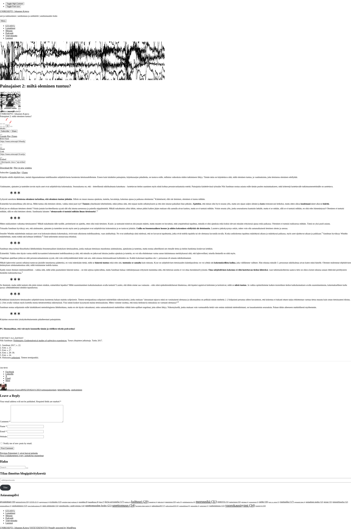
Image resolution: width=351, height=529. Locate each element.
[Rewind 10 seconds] (4, 126)
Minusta (8, 31)
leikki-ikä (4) (161, 502)
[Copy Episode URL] (1, 157)
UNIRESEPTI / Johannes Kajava (14, 11)
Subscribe (5, 131)
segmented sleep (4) (299, 502)
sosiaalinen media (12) (314, 502)
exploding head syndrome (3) (70, 502)
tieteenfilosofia (63, 390)
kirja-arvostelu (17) (114, 502)
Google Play (5, 136)
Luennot (9, 38)
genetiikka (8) (83, 502)
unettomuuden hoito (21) (98, 505)
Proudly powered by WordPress (62, 528)
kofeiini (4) (127, 502)
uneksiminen (76, 390)
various (44, 390)
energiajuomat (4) (44, 502)
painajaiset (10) (235, 502)
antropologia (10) (22, 502)
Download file (6, 168)
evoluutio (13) (55, 502)
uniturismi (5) (204, 506)
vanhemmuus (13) (217, 506)
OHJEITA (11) (223, 502)
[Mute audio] (1, 126)
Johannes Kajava (14, 390)
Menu (3, 21)
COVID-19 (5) (34, 502)
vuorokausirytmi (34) (240, 505)
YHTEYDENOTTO (38, 528)
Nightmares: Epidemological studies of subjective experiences (40, 340)
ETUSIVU (10, 26)
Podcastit (9, 33)
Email (3, 431)
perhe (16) (263, 502)
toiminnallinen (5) (6, 506)
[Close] (1, 134)
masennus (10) (170, 502)
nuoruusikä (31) (206, 501)
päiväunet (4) (244, 502)
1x (8, 126)
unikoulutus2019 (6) (172, 506)
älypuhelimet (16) (7, 502)
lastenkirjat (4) (153, 502)
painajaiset (51, 390)
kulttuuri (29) (139, 501)
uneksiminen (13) (19, 506)
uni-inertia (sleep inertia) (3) (143, 506)
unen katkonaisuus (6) (35, 506)
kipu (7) (101, 502)
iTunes (14, 136)
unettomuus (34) (123, 505)
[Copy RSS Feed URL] (1, 144)
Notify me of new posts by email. (17, 443)
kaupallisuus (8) (93, 502)
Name (3, 426)
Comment (5, 421)
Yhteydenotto (11, 35)
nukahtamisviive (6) (188, 502)
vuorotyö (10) (260, 506)
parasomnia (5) (254, 502)
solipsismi (15, 357)
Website (3, 436)
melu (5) (179, 502)
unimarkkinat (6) (184, 506)
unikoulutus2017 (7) (158, 506)
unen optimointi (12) (50, 506)
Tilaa (5, 487)
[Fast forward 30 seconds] (11, 126)
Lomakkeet (10, 28)
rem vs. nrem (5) (274, 502)
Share (14, 131)
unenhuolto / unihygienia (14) (72, 506)
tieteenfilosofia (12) (340, 502)
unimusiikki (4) (195, 506)
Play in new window (23, 168)
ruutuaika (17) (287, 502)
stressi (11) (328, 502)
